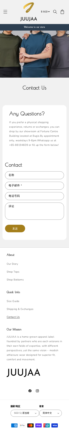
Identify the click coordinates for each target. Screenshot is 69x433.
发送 (15, 228)
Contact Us (13, 317)
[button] (5, 11)
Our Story (12, 264)
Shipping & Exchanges (20, 309)
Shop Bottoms (15, 279)
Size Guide (13, 301)
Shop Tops (13, 271)
